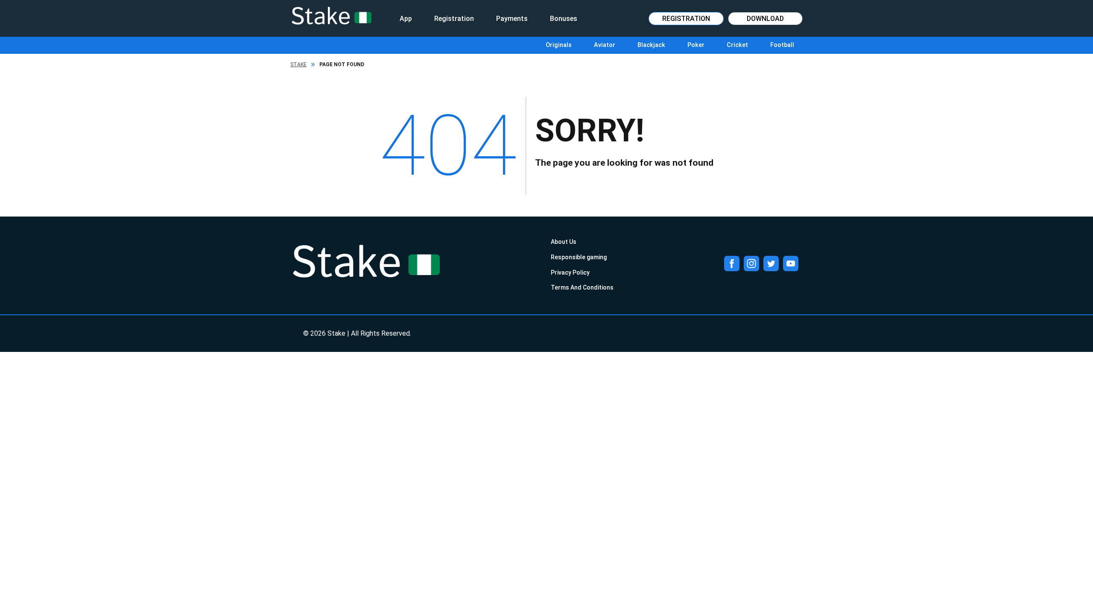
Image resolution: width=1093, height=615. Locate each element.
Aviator (604, 45)
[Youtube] (790, 263)
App (406, 19)
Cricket (737, 45)
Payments (512, 19)
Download (765, 19)
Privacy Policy (570, 272)
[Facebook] (731, 263)
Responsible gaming (579, 257)
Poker (695, 45)
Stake (298, 64)
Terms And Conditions (582, 287)
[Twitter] (771, 263)
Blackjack (651, 45)
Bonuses (563, 19)
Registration (454, 19)
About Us (563, 241)
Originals (559, 45)
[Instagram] (751, 263)
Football (782, 45)
